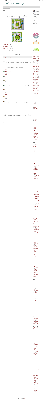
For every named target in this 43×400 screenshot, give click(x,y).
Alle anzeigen (38, 369)
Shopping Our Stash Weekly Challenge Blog (35, 143)
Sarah (5, 76)
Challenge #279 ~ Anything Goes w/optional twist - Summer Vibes (35, 354)
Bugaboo (34, 73)
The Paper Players (35, 266)
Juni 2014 (35, 118)
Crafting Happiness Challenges (35, 307)
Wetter (37, 77)
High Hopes (34, 85)
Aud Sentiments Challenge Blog (35, 205)
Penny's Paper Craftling (5, 48)
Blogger (24, 398)
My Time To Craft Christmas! (35, 228)
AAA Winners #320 (35, 272)
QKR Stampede (35, 292)
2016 (34, 102)
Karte (7, 57)
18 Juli (34, 112)
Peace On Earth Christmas (35, 283)
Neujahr (37, 93)
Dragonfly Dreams (35, 359)
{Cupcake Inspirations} (35, 133)
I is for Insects (34, 219)
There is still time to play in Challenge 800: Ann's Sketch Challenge (36, 267)
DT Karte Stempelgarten (36, 63)
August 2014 (35, 108)
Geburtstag (6, 57)
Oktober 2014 (35, 106)
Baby (35, 83)
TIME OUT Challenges (35, 198)
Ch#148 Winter (34, 276)
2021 (34, 98)
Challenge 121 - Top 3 (35, 305)
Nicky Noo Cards (35, 377)
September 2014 (36, 107)
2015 (34, 103)
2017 (34, 101)
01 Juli (34, 117)
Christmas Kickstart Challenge (35, 158)
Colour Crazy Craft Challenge (35, 237)
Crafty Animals (35, 302)
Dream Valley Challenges (36, 139)
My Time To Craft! (35, 231)
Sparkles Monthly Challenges (35, 330)
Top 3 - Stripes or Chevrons (35, 246)
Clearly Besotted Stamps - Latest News (36, 380)
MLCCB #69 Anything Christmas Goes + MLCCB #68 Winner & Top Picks (35, 323)
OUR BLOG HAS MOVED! (35, 386)
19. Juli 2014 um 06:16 (8, 71)
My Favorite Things (36, 56)
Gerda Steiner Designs (35, 74)
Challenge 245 (34, 368)
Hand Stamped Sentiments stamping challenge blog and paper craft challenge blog (35, 151)
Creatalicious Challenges (34, 289)
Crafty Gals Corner (35, 353)
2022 (34, 97)
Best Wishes (35, 90)
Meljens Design (37, 84)
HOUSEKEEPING (35, 388)
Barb (5, 84)
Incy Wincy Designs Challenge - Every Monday (35, 136)
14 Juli (34, 113)
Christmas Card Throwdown (35, 242)
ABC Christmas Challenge (35, 356)
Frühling (37, 72)
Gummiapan (34, 93)
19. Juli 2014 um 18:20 (8, 84)
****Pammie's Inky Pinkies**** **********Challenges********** (36, 131)
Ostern (37, 68)
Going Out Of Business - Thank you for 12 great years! (35, 383)
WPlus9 (36, 80)
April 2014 (35, 120)
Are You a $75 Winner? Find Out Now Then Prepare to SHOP (36, 391)
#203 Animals (34, 331)
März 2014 (35, 121)
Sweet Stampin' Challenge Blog (35, 245)
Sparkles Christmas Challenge (35, 309)
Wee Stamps (10, 57)
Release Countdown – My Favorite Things (35, 390)
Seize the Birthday (35, 189)
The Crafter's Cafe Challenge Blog (35, 286)
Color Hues (34, 280)
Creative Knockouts (35, 193)
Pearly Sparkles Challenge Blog (35, 304)
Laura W (6, 61)
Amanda (6, 96)
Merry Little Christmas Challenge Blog (35, 321)
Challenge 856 (34, 260)
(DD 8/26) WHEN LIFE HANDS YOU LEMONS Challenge (35, 179)
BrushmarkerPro (36, 76)
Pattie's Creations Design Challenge (35, 367)
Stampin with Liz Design (36, 372)
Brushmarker (37, 79)
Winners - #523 (34, 176)
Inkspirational (34, 250)
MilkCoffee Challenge (5, 46)
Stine (5, 71)
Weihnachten (34, 58)
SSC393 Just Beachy (35, 270)
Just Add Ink (34, 223)
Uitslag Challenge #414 (35, 274)
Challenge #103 (34, 336)
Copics (36, 55)
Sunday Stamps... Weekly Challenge (35, 269)
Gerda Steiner (34, 69)
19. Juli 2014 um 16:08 (8, 76)
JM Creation (37, 85)
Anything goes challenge (35, 169)
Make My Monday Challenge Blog (35, 127)
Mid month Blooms (35, 346)
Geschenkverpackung (35, 88)
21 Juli (34, 111)
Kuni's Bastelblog (13, 3)
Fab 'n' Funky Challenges (34, 184)
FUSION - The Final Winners (36, 209)
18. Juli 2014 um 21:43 (9, 61)
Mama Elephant (36, 62)
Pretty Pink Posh (37, 91)
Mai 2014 (35, 119)
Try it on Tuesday (35, 146)
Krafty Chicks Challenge (36, 200)
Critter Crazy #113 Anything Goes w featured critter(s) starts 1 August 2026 (35, 313)
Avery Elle (34, 382)
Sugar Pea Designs (36, 71)
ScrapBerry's (37, 82)
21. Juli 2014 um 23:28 (9, 96)
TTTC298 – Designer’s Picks (36, 254)
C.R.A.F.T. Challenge (35, 191)
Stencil (37, 60)
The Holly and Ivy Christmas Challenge (35, 163)
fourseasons (34, 315)
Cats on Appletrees (36, 87)
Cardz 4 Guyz (34, 148)
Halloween (36, 64)
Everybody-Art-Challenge (35, 155)
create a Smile (35, 61)
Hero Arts (34, 84)
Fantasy (37, 83)
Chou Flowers (38, 90)
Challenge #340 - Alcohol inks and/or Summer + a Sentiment (35, 207)
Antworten (6, 69)
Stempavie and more (5, 44)
